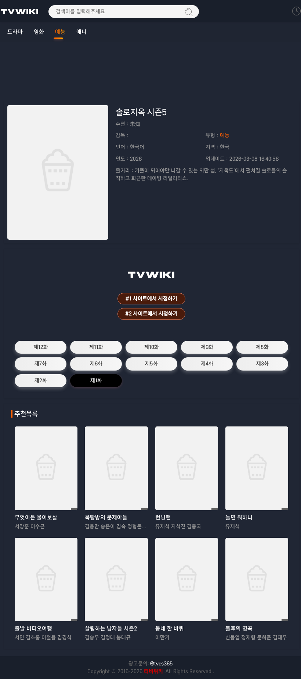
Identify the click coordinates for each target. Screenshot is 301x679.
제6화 (96, 363)
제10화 (151, 347)
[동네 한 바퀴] (186, 580)
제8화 (262, 347)
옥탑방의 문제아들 (106, 517)
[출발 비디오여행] (46, 580)
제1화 (96, 380)
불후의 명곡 (239, 628)
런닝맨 (163, 517)
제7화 (41, 363)
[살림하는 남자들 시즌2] (116, 580)
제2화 (41, 380)
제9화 (207, 347)
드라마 (15, 31)
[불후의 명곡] (256, 580)
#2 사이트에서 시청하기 (151, 313)
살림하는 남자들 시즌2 (111, 628)
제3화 (262, 363)
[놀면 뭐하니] (256, 468)
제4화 (207, 363)
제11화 (96, 347)
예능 (60, 31)
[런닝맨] (186, 468)
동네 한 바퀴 (169, 628)
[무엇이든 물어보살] (46, 468)
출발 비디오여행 (33, 628)
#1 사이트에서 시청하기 (151, 298)
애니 (81, 31)
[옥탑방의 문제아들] (116, 468)
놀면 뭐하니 (239, 517)
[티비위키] (20, 11)
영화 (39, 31)
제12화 (40, 347)
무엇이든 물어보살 (36, 517)
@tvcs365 (161, 663)
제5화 (151, 363)
